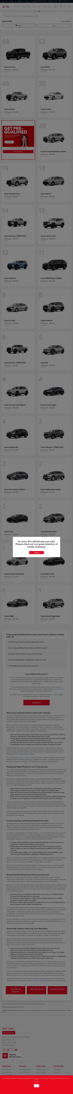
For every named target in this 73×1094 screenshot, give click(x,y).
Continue (36, 552)
